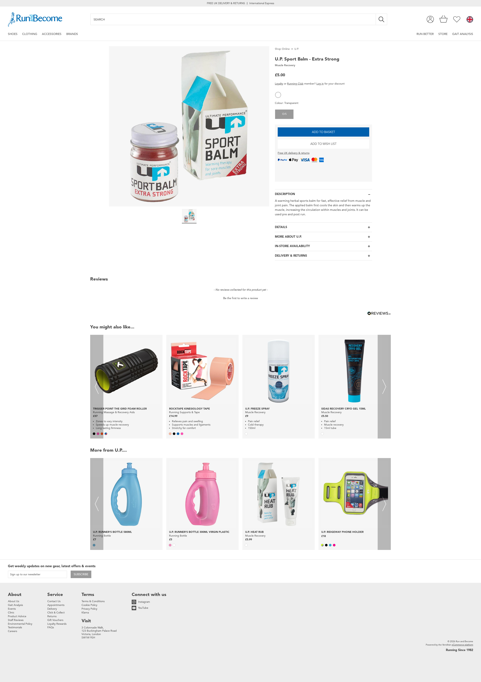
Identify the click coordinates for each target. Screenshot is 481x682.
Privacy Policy (89, 608)
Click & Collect (56, 612)
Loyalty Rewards (57, 623)
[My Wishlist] (456, 19)
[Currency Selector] (470, 19)
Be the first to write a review (240, 298)
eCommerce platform (462, 644)
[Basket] (443, 19)
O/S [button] (284, 114)
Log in (320, 83)
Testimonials (15, 627)
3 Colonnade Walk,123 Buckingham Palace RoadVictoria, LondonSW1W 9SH (99, 632)
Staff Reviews (15, 620)
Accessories (51, 34)
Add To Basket (323, 132)
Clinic (11, 612)
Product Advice (17, 616)
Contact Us (54, 601)
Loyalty (279, 83)
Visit (86, 620)
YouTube (143, 607)
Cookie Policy (89, 605)
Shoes (12, 34)
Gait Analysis (462, 34)
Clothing (29, 34)
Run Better (425, 34)
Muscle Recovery (285, 65)
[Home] (35, 19)
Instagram (144, 601)
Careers (12, 631)
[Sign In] (430, 19)
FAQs (50, 627)
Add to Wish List (323, 144)
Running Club (295, 83)
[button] (278, 95)
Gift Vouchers (55, 620)
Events (12, 608)
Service (55, 594)
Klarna (85, 612)
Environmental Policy (20, 623)
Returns (52, 616)
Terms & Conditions (93, 601)
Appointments (55, 605)
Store (443, 34)
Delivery (52, 608)
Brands (72, 34)
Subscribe (81, 574)
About (14, 594)
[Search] (381, 19)
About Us (13, 601)
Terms (88, 594)
